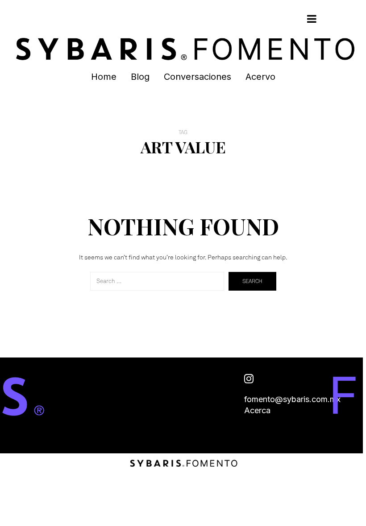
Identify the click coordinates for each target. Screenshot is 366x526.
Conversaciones (197, 76)
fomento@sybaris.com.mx (292, 399)
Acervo (260, 76)
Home (103, 76)
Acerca (257, 410)
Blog (140, 76)
